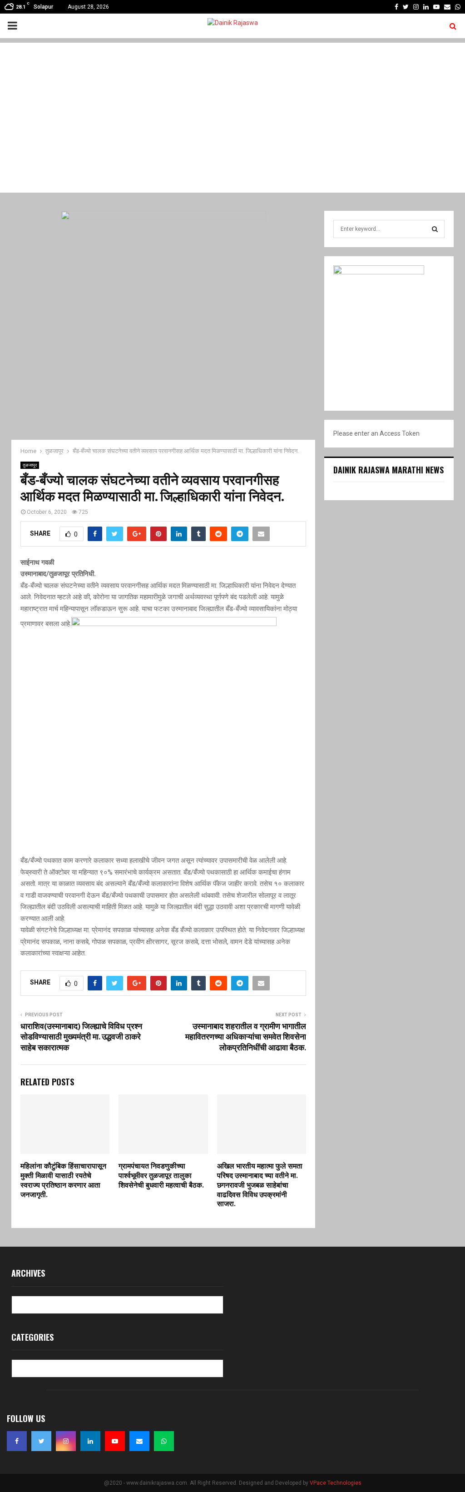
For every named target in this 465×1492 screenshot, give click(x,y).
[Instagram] (66, 1441)
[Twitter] (41, 1441)
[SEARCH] (435, 229)
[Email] (139, 1441)
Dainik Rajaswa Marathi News (388, 470)
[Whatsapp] (164, 1441)
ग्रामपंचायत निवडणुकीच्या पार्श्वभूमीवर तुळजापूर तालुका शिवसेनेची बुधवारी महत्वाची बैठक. (161, 1176)
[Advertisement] (232, 106)
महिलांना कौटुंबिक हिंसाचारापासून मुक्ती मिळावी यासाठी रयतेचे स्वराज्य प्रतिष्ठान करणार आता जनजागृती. (63, 1180)
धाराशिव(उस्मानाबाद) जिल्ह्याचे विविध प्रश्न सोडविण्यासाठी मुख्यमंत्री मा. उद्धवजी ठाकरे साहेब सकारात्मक (81, 1037)
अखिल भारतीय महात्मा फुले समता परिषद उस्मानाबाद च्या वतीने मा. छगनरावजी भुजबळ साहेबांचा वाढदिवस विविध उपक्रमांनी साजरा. (259, 1185)
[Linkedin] (90, 1441)
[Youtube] (115, 1441)
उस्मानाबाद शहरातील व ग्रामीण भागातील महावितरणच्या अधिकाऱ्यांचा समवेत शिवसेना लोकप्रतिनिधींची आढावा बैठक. (245, 1037)
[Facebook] (17, 1441)
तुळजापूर (30, 465)
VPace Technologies (335, 1483)
